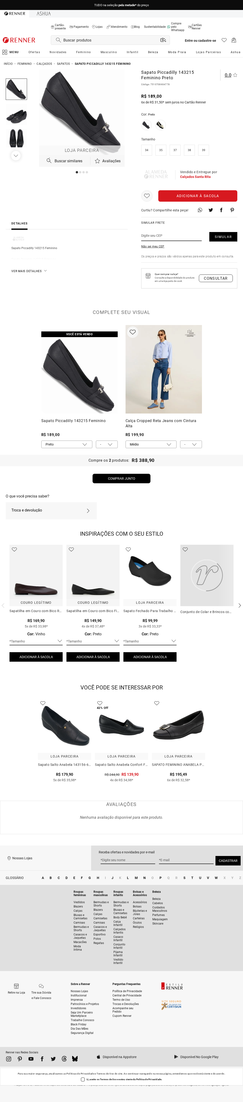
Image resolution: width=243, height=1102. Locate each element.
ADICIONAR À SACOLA (36, 657)
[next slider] (2, 605)
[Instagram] (9, 1060)
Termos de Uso (105, 1073)
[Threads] (64, 1060)
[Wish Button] (147, 196)
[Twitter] (53, 1060)
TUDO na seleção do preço (121, 5)
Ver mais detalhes (26, 271)
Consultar (216, 278)
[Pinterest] (20, 1060)
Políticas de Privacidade (80, 1073)
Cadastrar (228, 861)
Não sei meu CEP (152, 246)
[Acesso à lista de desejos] (224, 41)
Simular (223, 237)
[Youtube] (31, 1060)
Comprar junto (121, 478)
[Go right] (16, 156)
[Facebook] (42, 1060)
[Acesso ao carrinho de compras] (234, 41)
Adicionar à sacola (198, 196)
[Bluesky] (75, 1060)
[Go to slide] (77, 172)
